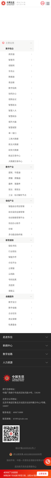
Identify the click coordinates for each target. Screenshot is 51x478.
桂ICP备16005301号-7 (25, 448)
